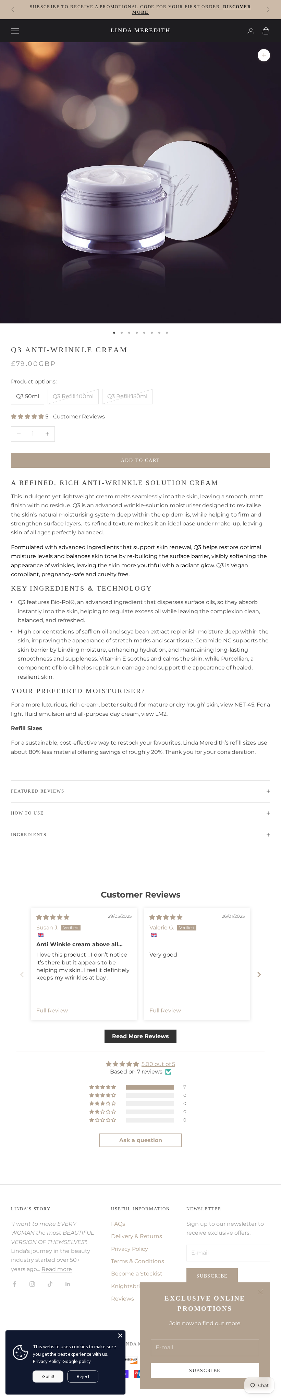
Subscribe (205, 1370)
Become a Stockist (136, 1273)
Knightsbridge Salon (139, 1286)
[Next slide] (259, 974)
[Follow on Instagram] (32, 1284)
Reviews (122, 1298)
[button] (28, 416)
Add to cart (140, 460)
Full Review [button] (52, 1010)
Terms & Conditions (137, 1261)
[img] (52, 917)
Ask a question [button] (140, 1140)
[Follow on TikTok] (50, 1284)
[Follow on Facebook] (14, 1284)
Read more (56, 1269)
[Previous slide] (21, 974)
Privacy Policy (129, 1249)
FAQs (118, 1224)
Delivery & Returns (136, 1236)
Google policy (76, 1361)
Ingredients (29, 834)
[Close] (120, 1335)
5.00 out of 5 (158, 1064)
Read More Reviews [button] (140, 1036)
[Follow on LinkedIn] (67, 1284)
